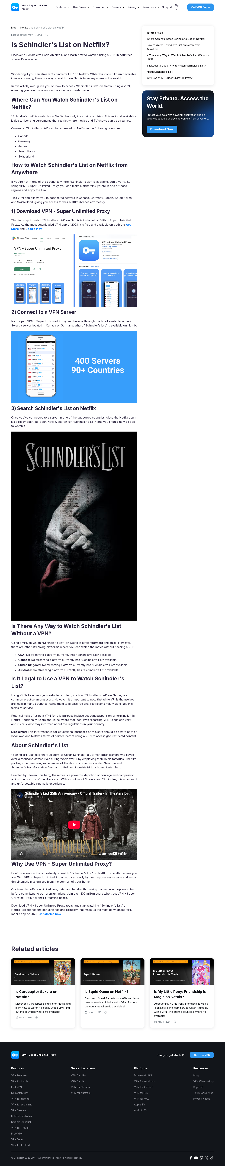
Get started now (50, 914)
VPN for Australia (81, 1092)
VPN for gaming (20, 1098)
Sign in (177, 7)
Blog (14, 27)
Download (99, 7)
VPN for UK (77, 1081)
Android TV (140, 1110)
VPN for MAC (141, 1098)
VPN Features (19, 1075)
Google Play (33, 229)
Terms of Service (203, 1092)
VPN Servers (18, 1110)
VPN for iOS (141, 1092)
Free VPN (16, 1133)
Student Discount (21, 1121)
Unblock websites (21, 1116)
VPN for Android (143, 1087)
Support (167, 7)
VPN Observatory (203, 1081)
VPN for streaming (21, 1104)
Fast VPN (16, 1087)
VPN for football (20, 1145)
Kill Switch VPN (19, 1092)
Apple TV (139, 1104)
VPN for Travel (19, 1127)
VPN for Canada (80, 1087)
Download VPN (143, 1075)
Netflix (24, 27)
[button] (63, 7)
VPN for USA (78, 1075)
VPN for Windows (144, 1081)
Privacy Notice (201, 1098)
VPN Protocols (19, 1081)
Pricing (132, 7)
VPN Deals (17, 1139)
